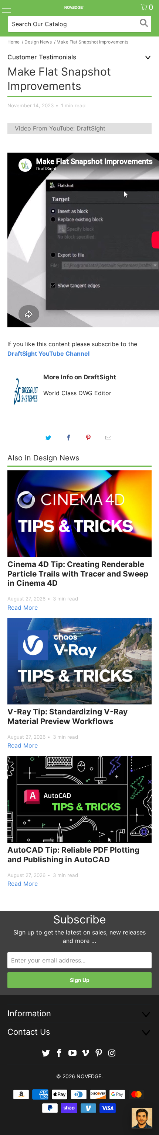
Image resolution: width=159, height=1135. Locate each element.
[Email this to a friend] (108, 437)
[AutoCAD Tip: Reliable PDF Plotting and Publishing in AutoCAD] (79, 799)
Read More (22, 607)
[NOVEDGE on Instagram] (112, 1053)
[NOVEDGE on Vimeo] (85, 1053)
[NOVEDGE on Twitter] (46, 1053)
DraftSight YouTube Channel (48, 353)
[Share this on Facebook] (68, 437)
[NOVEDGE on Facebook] (59, 1053)
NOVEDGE (89, 1076)
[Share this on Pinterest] (88, 437)
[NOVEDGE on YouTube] (72, 1053)
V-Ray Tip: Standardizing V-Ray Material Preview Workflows (67, 716)
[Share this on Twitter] (48, 437)
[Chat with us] (142, 1118)
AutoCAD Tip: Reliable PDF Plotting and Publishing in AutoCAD (73, 854)
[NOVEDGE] (74, 7)
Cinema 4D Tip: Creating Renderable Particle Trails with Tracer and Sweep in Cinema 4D (77, 574)
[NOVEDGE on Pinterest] (99, 1053)
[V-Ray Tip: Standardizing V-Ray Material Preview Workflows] (79, 661)
